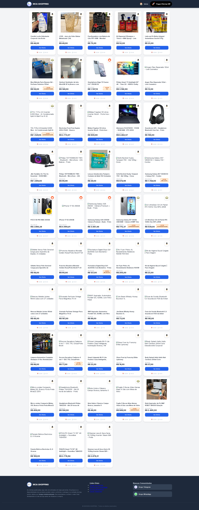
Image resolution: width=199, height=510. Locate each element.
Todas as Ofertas (96, 485)
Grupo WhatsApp (97, 489)
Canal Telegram (96, 491)
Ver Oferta (42, 48)
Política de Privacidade (98, 487)
